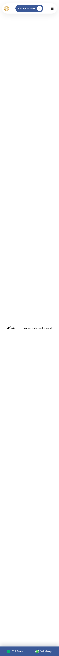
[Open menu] (52, 8)
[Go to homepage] (7, 8)
